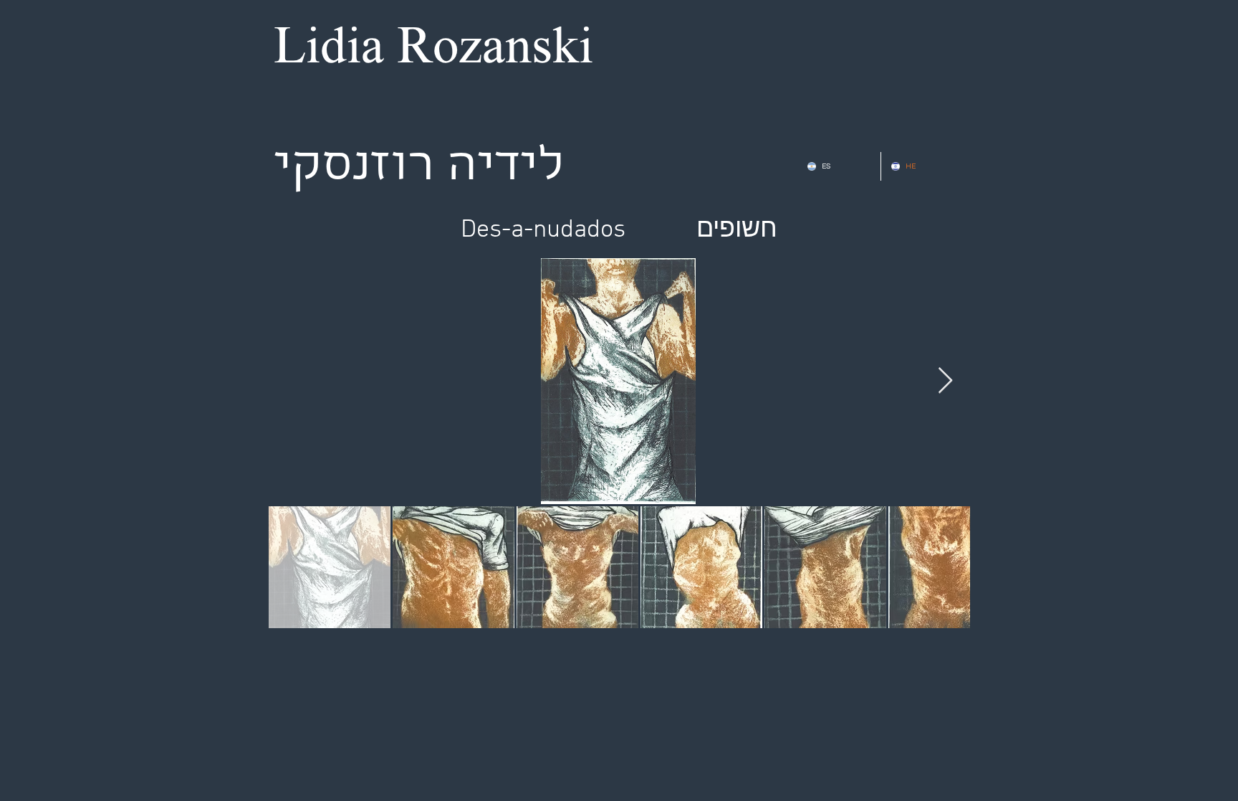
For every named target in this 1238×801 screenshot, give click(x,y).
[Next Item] (945, 381)
